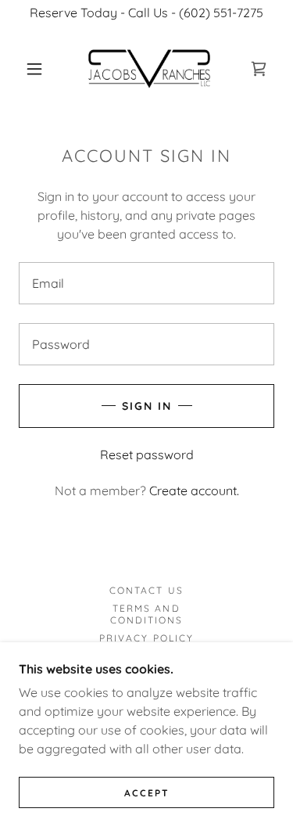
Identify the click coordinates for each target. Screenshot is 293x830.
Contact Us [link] (146, 590)
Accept (147, 793)
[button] (34, 68)
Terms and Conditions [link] (146, 614)
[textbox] (146, 283)
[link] (149, 69)
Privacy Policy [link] (146, 638)
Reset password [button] (147, 454)
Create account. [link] (194, 490)
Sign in (147, 406)
